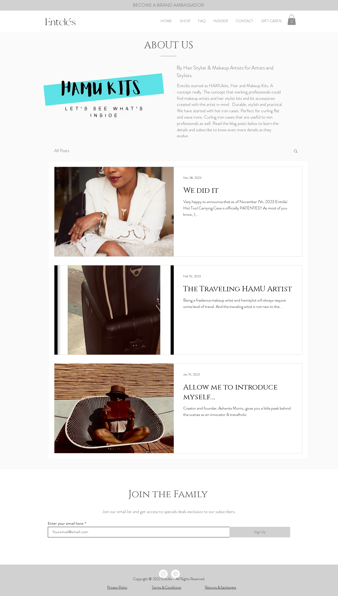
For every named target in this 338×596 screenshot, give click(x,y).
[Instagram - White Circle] (163, 574)
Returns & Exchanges (220, 587)
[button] (291, 20)
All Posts (61, 151)
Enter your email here (65, 523)
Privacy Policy (117, 587)
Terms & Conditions (166, 587)
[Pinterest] (175, 574)
